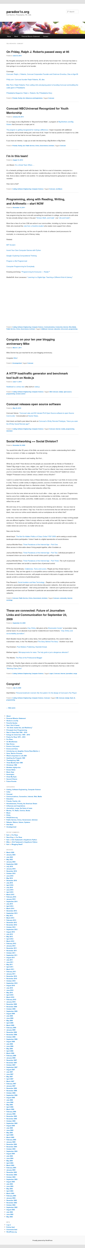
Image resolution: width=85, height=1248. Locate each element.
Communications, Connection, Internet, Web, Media (60, 327)
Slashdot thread (41, 647)
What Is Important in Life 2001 (16, 756)
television (9, 431)
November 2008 (11, 1034)
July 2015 (9, 887)
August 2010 (10, 985)
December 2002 (11, 1200)
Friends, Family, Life (18, 98)
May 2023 (9, 859)
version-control (20, 394)
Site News (9, 824)
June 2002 (9, 1214)
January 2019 (10, 869)
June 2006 (9, 1102)
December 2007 (11, 1060)
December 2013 (11, 911)
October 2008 (10, 1037)
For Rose (9, 739)
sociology (9, 600)
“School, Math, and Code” (45, 218)
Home (9, 36)
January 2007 (10, 1086)
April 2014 (9, 906)
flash (71, 698)
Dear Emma (10, 744)
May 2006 (9, 1105)
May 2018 (9, 878)
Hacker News (33, 416)
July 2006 (9, 1100)
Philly (8, 815)
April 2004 (9, 1163)
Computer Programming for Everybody (20, 266)
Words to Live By (12, 721)
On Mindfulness (11, 742)
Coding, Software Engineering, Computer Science (27, 189)
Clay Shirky (31, 628)
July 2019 (9, 866)
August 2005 (10, 1126)
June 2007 (9, 1074)
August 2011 (10, 957)
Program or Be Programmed (16, 261)
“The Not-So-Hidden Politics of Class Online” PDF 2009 (36, 536)
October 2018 (10, 873)
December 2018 (11, 871)
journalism (69, 673)
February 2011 (11, 971)
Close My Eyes (11, 777)
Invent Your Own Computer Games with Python (23, 250)
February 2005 (11, 1140)
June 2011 (9, 962)
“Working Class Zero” (14, 668)
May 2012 (9, 936)
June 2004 (9, 1158)
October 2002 (10, 1205)
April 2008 (9, 1051)
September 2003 (11, 1179)
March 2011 (10, 969)
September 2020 (11, 864)
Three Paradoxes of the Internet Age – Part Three (41, 561)
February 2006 (11, 1112)
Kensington (10, 774)
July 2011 (9, 960)
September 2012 (11, 929)
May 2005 (9, 1133)
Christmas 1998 (11, 765)
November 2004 (11, 1147)
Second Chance (11, 779)
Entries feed (10, 1227)
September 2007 (11, 1067)
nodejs (61, 392)
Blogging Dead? (17, 844)
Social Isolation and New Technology (31, 582)
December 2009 (11, 1004)
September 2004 (11, 1151)
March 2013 (10, 918)
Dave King (9, 837)
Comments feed (11, 1229)
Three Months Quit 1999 (14, 763)
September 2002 (11, 1207)
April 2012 (9, 939)
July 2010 (9, 988)
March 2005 (10, 1137)
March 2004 (10, 1165)
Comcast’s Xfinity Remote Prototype (52, 421)
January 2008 (10, 1058)
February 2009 (11, 1027)
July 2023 (9, 857)
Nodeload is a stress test (15, 386)
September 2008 (11, 1039)
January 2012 (10, 946)
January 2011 (10, 974)
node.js (37, 386)
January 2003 (10, 1198)
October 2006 (10, 1093)
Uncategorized (17, 363)
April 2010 (9, 995)
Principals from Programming (16, 730)
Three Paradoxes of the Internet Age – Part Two (40, 552)
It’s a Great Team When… (24, 165)
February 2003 (11, 1196)
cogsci (51, 673)
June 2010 (9, 990)
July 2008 (9, 1044)
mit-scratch (64, 329)
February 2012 (11, 943)
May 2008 (9, 1048)
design (67, 698)
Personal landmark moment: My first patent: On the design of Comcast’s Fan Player (46, 693)
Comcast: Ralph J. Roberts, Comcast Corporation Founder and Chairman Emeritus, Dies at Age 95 (42, 74)
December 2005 (11, 1116)
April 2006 (9, 1107)
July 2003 (9, 1184)
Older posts (10, 708)
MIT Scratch (10, 245)
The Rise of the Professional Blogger (29, 657)
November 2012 (11, 925)
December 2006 (11, 1088)
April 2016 (9, 885)
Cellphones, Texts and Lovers (35, 569)
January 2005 (10, 1142)
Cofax (8, 792)
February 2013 (11, 920)
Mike (15, 358)
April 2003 (9, 1191)
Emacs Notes (10, 770)
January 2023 (10, 862)
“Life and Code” (64, 218)
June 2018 (9, 876)
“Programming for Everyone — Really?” (35, 272)
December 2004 (11, 1144)
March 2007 (10, 1081)
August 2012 (10, 932)
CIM (50, 392)
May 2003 (9, 1189)
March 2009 (10, 1025)
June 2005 (9, 1130)
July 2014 (9, 904)
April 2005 (9, 1135)
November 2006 (11, 1090)
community (63, 598)
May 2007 (9, 1076)
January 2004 (10, 1170)
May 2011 (9, 964)
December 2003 (11, 1172)
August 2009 (10, 1013)
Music (8, 813)
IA (74, 698)
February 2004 (11, 1168)
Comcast (51, 98)
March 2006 (10, 1109)
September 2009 (11, 1011)
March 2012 (10, 941)
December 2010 (11, 976)
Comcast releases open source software (33, 404)
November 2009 (11, 1006)
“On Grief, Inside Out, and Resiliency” (19, 728)
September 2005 (11, 1123)
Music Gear (10, 772)
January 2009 (10, 1030)
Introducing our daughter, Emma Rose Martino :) (23, 751)
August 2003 (10, 1182)
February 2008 (11, 1055)
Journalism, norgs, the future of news (19, 808)
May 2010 (9, 992)
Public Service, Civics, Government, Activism (40, 146)
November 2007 (11, 1063)
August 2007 (10, 1069)
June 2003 (9, 1186)
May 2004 (9, 1161)
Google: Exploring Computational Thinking (21, 255)
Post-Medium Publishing (26, 647)
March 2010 (10, 997)
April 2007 (9, 1079)
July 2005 (9, 1128)
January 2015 (10, 899)
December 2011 (11, 948)
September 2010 (11, 983)
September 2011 (11, 955)
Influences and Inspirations (34, 98)
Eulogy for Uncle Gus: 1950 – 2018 (18, 735)
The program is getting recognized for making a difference (27, 130)
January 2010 (10, 1002)
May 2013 (9, 915)
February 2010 (11, 999)
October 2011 (10, 953)
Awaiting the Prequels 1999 (15, 758)
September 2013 (11, 913)
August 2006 (10, 1097)
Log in (8, 1225)
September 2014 (11, 901)
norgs (75, 673)
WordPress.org (11, 1232)
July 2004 (9, 1156)
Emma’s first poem (12, 746)
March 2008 (10, 1053)
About (16, 36)
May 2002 (9, 1217)
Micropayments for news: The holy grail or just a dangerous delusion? (44, 652)
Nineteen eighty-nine (13, 767)
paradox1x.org (17, 11)
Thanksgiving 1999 (12, 760)
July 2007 (9, 1072)
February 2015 (11, 897)
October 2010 (10, 981)
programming (73, 329)
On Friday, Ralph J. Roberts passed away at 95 (37, 52)
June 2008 (9, 1046)
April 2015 (9, 892)
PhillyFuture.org (12, 817)
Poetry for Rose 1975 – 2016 (15, 737)
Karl (7, 835)
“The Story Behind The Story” (48, 641)
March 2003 (10, 1193)
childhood (44, 329)
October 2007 (10, 1065)
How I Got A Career (12, 725)
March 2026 (10, 852)
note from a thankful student (34, 226)
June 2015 (9, 890)
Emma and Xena (12, 749)
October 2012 (10, 927)
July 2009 (9, 1016)
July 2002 (9, 1212)
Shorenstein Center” (55, 628)
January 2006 (10, 1114)
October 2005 (10, 1121)
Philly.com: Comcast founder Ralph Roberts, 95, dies (25, 79)
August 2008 (10, 1041)
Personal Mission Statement (31, 36)
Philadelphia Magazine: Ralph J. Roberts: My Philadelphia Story (29, 93)
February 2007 (11, 1084)
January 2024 (10, 855)
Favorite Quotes (11, 723)
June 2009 (9, 1018)
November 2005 (11, 1119)
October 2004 (10, 1149)
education (57, 329)
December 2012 (11, 922)
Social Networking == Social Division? (32, 441)
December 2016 (11, 880)
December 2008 (11, 1032)
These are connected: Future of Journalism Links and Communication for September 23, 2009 (36, 614)
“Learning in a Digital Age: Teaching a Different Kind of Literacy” (50, 277)
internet (58, 429)
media (63, 429)
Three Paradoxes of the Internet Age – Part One (40, 544)
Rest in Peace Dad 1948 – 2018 (16, 732)
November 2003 (11, 1175)
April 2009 (9, 1023)
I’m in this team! (17, 156)
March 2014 (10, 908)
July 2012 (9, 934)
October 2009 (10, 1009)
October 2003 (10, 1177)
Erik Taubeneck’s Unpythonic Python (24, 840)
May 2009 (9, 1020)
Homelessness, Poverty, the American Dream (21, 803)
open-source (68, 392)
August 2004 (10, 1154)
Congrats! (13, 684)
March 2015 (10, 894)
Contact (45, 36)
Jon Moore (59, 189)
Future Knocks (11, 781)
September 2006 (11, 1095)
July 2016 (9, 883)
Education (9, 799)
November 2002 (11, 1203)
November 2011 (11, 950)
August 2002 (10, 1210)
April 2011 (9, 967)
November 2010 (11, 978)
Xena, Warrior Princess (14, 753)
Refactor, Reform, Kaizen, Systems (18, 822)
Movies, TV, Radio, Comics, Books (18, 810)
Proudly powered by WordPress (42, 1240)
